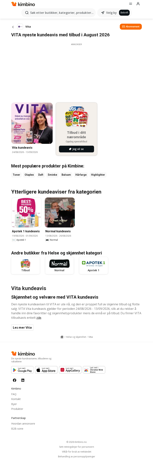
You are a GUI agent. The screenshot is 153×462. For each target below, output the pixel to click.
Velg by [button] (111, 13)
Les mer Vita (22, 327)
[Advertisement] (76, 72)
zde (38, 318)
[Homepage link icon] (61, 337)
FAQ (13, 394)
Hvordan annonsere (23, 423)
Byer (14, 404)
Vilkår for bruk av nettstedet (76, 451)
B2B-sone (17, 428)
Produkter (17, 409)
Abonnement (133, 26)
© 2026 (76, 442)
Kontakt (16, 399)
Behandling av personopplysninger (76, 456)
